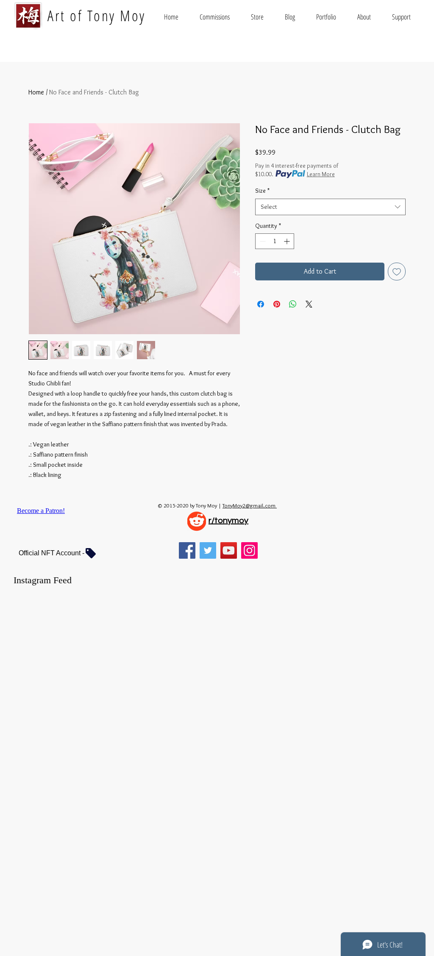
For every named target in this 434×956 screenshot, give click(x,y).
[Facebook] (187, 550)
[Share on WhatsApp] (293, 304)
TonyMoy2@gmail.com (250, 505)
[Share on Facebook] (261, 304)
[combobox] (330, 207)
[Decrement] (261, 241)
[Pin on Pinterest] (277, 304)
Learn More (321, 174)
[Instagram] (249, 550)
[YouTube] (228, 550)
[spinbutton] (274, 241)
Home (36, 92)
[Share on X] (309, 304)
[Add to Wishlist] (397, 271)
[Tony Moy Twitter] (208, 550)
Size (262, 190)
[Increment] (287, 241)
